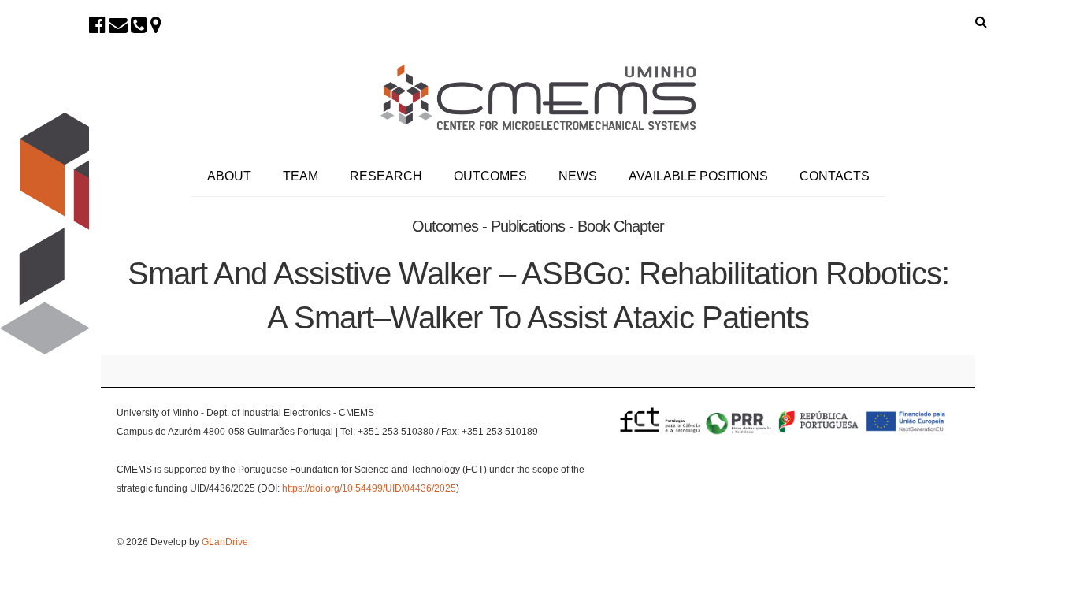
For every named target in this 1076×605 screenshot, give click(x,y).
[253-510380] (139, 24)
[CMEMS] (538, 97)
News (577, 176)
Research (386, 176)
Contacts (835, 176)
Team (300, 176)
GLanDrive (225, 541)
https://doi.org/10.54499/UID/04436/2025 (369, 488)
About (229, 176)
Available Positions (698, 176)
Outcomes (490, 176)
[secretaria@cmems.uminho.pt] (118, 24)
